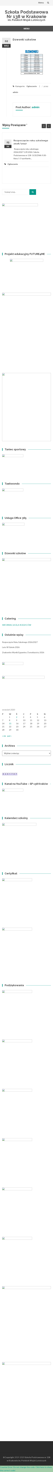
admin (15, 92)
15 (10, 723)
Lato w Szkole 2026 (11, 647)
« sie (4, 736)
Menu (41, 2)
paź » (9, 736)
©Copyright (8, 1457)
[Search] (32, 192)
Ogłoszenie (31, 86)
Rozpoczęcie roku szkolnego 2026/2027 (20, 642)
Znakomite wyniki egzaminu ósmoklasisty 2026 (23, 652)
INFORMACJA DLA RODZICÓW (16, 625)
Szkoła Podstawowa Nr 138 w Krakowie (26, 14)
